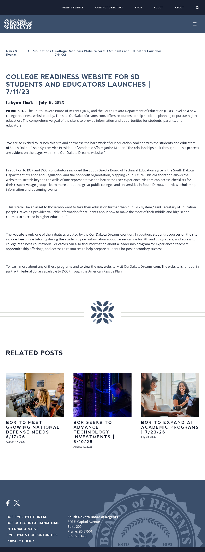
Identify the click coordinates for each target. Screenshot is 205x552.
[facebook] (8, 503)
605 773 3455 (77, 536)
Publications (41, 51)
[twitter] (17, 503)
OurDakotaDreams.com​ (142, 266)
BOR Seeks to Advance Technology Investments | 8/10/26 (94, 432)
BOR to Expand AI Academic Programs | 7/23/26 (170, 427)
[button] (197, 7)
